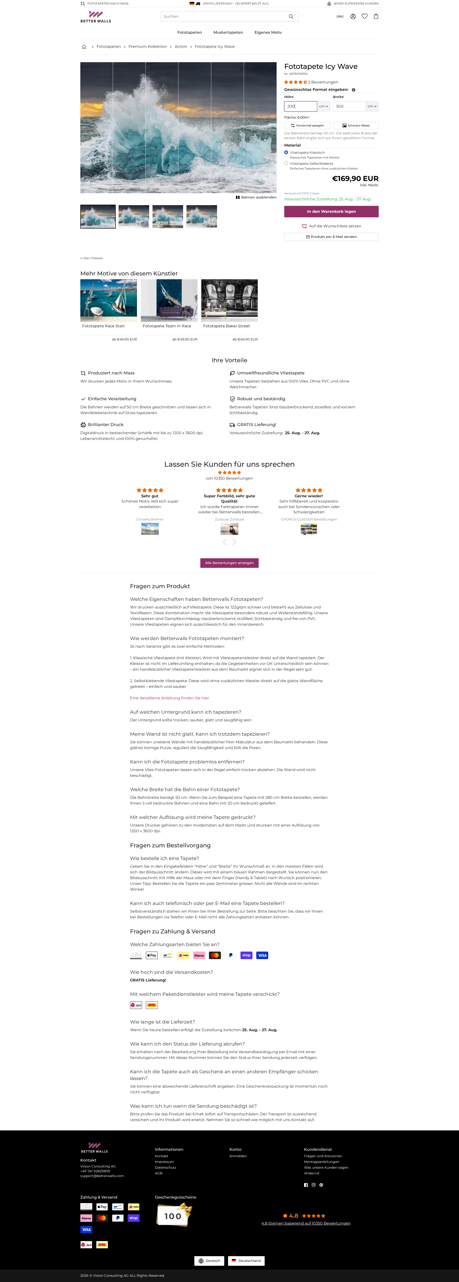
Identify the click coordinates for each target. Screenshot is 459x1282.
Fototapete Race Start (103, 326)
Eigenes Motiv (268, 32)
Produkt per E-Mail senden (334, 237)
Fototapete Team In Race (167, 326)
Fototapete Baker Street (226, 326)
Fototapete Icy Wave (215, 46)
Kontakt (161, 1156)
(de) (340, 16)
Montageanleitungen (321, 1162)
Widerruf (311, 1173)
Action (181, 46)
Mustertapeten (228, 32)
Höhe (289, 97)
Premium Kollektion (148, 46)
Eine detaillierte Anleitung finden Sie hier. (170, 698)
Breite (338, 97)
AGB (159, 1173)
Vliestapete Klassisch (315, 154)
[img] (229, 473)
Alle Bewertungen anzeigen (229, 563)
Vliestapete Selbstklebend (324, 165)
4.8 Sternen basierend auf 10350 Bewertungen (306, 1223)
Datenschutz (165, 1167)
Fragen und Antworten (323, 1156)
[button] (98, 217)
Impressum (164, 1162)
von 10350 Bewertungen (229, 478)
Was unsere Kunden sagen (326, 1167)
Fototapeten (189, 32)
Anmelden (238, 1156)
